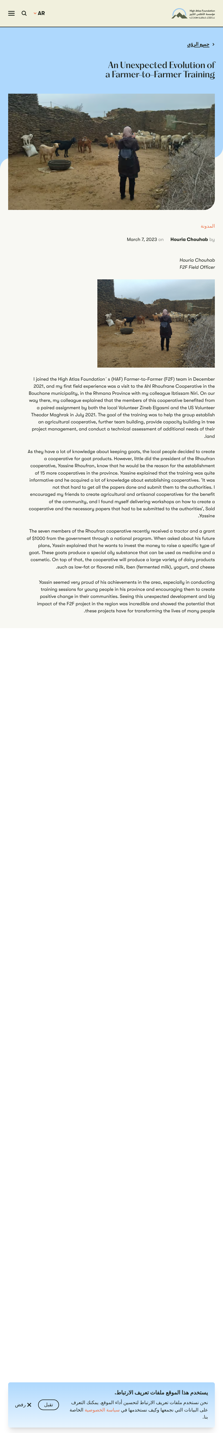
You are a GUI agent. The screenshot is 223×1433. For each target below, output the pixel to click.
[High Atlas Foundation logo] (193, 13)
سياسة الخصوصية (102, 1410)
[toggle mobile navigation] (11, 13)
